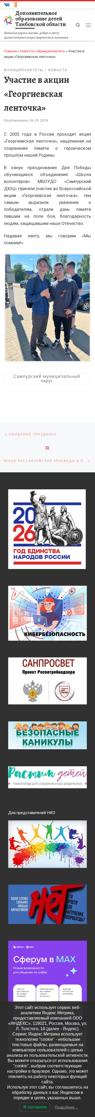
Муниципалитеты (51, 51)
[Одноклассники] (16, 5)
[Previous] (15, 308)
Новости (27, 51)
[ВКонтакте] (7, 5)
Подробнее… (66, 1107)
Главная (10, 51)
